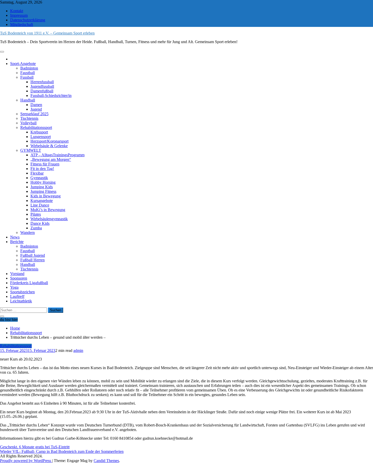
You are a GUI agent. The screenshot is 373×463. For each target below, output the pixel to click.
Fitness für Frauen (44, 164)
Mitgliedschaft (21, 24)
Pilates (35, 214)
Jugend (36, 109)
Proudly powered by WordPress (26, 460)
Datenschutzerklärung (27, 20)
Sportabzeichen (22, 292)
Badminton (29, 68)
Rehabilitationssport (36, 127)
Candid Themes (106, 460)
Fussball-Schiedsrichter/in (51, 95)
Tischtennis (29, 118)
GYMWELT (30, 150)
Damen (36, 104)
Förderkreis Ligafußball (29, 283)
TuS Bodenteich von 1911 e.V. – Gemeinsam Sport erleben (47, 33)
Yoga (14, 287)
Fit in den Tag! (42, 168)
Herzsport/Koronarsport (49, 141)
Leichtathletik (21, 301)
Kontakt (16, 11)
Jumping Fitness (43, 191)
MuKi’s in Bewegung (47, 210)
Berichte (17, 241)
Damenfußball (41, 91)
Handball (27, 100)
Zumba (36, 228)
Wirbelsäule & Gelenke (49, 146)
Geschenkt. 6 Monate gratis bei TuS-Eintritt (35, 447)
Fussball (26, 77)
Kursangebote (41, 200)
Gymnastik (39, 178)
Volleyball (28, 123)
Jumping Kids (41, 187)
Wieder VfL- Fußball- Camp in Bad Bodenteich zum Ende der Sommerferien (62, 451)
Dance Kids (39, 223)
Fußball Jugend (32, 255)
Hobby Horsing (43, 182)
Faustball (27, 73)
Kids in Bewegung (45, 196)
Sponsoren (18, 278)
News (15, 237)
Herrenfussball (42, 82)
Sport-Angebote (23, 63)
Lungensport (40, 136)
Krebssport (39, 132)
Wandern (27, 232)
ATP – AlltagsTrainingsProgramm (57, 155)
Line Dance (39, 205)
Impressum (19, 15)
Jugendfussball (42, 86)
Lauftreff (17, 296)
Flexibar (37, 173)
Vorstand (17, 273)
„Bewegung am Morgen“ (50, 159)
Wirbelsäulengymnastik (49, 219)
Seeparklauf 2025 (34, 114)
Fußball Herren (32, 260)
